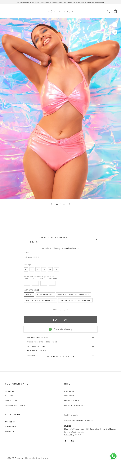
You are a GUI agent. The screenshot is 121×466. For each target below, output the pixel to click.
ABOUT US (9, 391)
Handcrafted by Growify (36, 458)
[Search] (108, 11)
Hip (41, 279)
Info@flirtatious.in (71, 415)
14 (56, 269)
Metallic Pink (32, 257)
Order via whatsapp (63, 329)
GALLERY (9, 396)
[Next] (69, 204)
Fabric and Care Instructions (42, 342)
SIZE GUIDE (69, 396)
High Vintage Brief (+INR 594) (40, 300)
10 (44, 269)
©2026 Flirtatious (15, 458)
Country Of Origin (36, 351)
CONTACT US (11, 400)
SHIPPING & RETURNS (15, 405)
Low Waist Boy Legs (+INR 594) (75, 300)
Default (29, 294)
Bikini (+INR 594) (45, 294)
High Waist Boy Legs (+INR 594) (74, 294)
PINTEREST (10, 431)
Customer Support (36, 346)
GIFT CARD (69, 391)
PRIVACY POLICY (71, 400)
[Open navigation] (6, 11)
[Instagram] (72, 441)
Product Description (37, 337)
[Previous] (51, 204)
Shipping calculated (61, 248)
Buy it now (60, 320)
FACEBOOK (10, 422)
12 (50, 269)
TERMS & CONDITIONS (74, 405)
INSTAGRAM (10, 426)
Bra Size (53, 279)
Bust (26, 279)
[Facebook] (65, 441)
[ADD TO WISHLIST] (96, 239)
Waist (35, 279)
